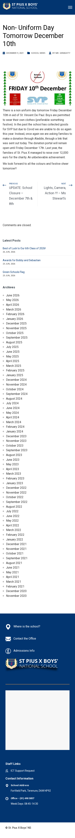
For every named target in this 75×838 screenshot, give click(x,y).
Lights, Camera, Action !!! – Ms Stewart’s (55, 193)
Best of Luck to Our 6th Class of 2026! (24, 248)
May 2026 (12, 300)
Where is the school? (26, 626)
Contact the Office (24, 638)
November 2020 (16, 596)
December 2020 (16, 591)
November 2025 (16, 328)
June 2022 (12, 516)
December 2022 (16, 488)
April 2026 (12, 304)
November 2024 (16, 384)
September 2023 (16, 450)
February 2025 (15, 370)
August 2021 (14, 563)
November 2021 (16, 549)
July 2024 (12, 403)
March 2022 (13, 530)
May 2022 (12, 520)
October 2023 (14, 445)
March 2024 (13, 422)
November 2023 (16, 441)
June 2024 (12, 408)
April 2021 (12, 577)
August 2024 (14, 398)
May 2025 (12, 356)
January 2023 (14, 483)
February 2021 (15, 586)
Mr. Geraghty (63, 53)
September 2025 (16, 337)
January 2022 (14, 539)
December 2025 (16, 323)
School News (38, 53)
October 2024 (14, 389)
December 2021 (16, 544)
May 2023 (12, 464)
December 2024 (16, 379)
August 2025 (14, 342)
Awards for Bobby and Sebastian (22, 260)
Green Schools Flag (14, 272)
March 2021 (13, 581)
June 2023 (12, 459)
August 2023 (14, 455)
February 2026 (15, 314)
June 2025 (12, 351)
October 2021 (14, 553)
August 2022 (14, 506)
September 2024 (16, 394)
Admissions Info (24, 650)
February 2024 (15, 426)
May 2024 (12, 413)
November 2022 (16, 492)
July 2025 (12, 347)
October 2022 (14, 497)
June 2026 (12, 295)
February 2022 (15, 534)
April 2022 (12, 525)
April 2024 (12, 417)
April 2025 (12, 361)
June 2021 (12, 567)
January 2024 (14, 431)
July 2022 (12, 511)
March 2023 (13, 473)
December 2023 (16, 436)
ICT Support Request (23, 770)
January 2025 (14, 375)
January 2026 (14, 319)
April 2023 (12, 469)
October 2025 (14, 333)
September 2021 (16, 558)
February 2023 (15, 478)
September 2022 (16, 502)
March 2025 (13, 366)
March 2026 (13, 309)
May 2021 (12, 572)
